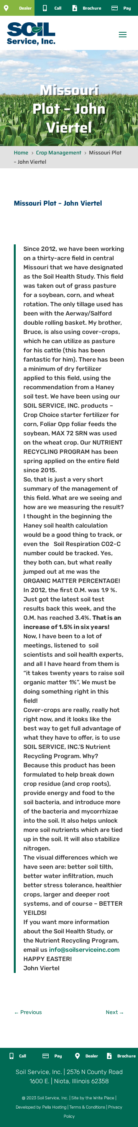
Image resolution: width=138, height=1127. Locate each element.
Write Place (103, 1097)
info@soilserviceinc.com (84, 949)
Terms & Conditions (87, 1107)
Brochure (92, 8)
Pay (127, 8)
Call (57, 8)
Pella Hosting (54, 1107)
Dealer (25, 8)
